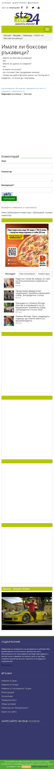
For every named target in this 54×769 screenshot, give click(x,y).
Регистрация (7, 692)
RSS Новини (6, 665)
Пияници (27, 35)
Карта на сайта (9, 711)
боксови (28, 94)
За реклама (7, 696)
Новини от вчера (9, 684)
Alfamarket (14, 7)
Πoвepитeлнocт (9, 700)
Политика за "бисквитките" (14, 707)
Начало (7, 3)
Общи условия (8, 704)
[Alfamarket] (27, 245)
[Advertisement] (27, 124)
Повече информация (40, 766)
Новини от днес (9, 680)
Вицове (17, 35)
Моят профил (20, 3)
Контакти (34, 3)
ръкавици (16, 94)
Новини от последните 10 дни (16, 688)
